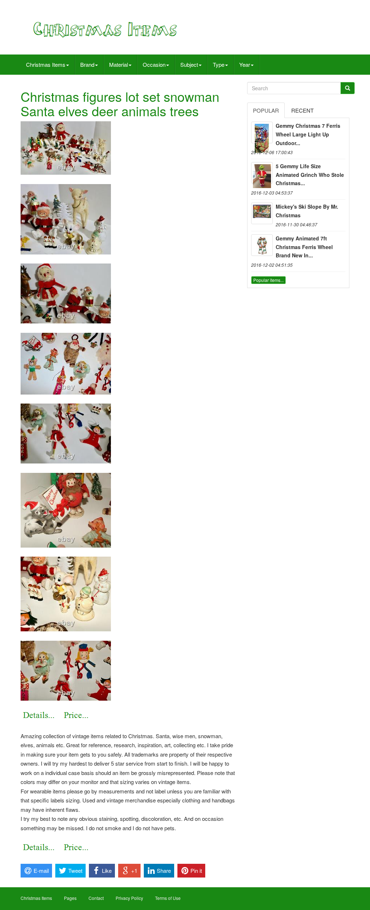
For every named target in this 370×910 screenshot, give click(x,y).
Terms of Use (168, 898)
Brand (87, 64)
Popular (266, 110)
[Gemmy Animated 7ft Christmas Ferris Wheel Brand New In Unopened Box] (262, 245)
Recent (302, 110)
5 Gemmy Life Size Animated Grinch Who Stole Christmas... (310, 174)
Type (218, 64)
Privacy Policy (129, 898)
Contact (96, 898)
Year (244, 64)
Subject (189, 64)
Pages (70, 898)
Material (118, 64)
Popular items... (268, 280)
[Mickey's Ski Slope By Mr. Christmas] (262, 213)
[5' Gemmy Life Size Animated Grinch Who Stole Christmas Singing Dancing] (262, 173)
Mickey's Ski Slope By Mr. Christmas (307, 211)
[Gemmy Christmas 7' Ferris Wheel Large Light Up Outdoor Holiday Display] (262, 132)
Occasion (154, 64)
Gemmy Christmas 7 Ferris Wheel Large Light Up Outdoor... (308, 134)
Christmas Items (45, 64)
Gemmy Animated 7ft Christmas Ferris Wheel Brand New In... (304, 247)
